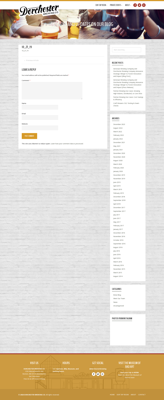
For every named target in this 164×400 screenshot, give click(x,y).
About (127, 5)
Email (24, 114)
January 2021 (118, 150)
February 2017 (118, 226)
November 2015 (119, 269)
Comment (26, 80)
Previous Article (31, 60)
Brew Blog (117, 295)
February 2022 (118, 135)
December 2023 (119, 124)
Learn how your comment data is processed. (67, 144)
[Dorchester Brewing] (39, 9)
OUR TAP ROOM (123, 395)
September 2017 (119, 211)
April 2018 (116, 204)
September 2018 (119, 200)
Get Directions (34, 376)
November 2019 (119, 179)
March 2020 (117, 164)
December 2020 (119, 153)
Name (24, 103)
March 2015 (117, 273)
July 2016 (116, 251)
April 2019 (116, 186)
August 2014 (117, 276)
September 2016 (119, 244)
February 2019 (118, 193)
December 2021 (119, 142)
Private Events (115, 5)
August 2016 (117, 247)
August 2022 (117, 128)
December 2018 (119, 197)
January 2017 (118, 229)
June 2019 (116, 182)
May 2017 (116, 222)
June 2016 (116, 254)
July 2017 (116, 215)
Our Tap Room (100, 5)
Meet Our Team (119, 298)
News (115, 302)
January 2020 (118, 171)
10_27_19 (25, 51)
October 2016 (118, 240)
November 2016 (119, 236)
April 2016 (116, 258)
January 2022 (118, 139)
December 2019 (119, 175)
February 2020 (118, 168)
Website (25, 124)
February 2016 (118, 265)
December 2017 (119, 207)
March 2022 (117, 132)
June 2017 (116, 218)
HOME (112, 395)
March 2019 (117, 189)
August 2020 (117, 160)
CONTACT (142, 395)
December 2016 (119, 233)
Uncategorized (118, 306)
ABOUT (133, 395)
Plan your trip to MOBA (129, 372)
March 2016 (117, 262)
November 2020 (119, 157)
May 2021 (116, 146)
